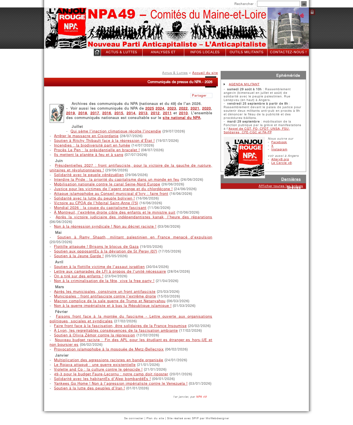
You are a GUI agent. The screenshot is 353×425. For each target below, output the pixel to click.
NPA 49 (201, 396)
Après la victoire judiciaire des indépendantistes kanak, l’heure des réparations (134, 217)
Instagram (279, 149)
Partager (199, 95)
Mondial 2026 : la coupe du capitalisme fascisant (100, 208)
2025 (149, 108)
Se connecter (312, 12)
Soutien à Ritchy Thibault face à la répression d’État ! (104, 141)
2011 (167, 113)
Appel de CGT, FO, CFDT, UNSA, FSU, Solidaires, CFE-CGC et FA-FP (257, 130)
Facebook (279, 142)
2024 (160, 108)
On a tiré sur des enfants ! (78, 276)
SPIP (195, 418)
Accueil (97, 53)
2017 (94, 113)
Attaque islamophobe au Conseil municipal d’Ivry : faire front (111, 194)
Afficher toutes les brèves (281, 186)
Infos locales (205, 52)
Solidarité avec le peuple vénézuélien (89, 175)
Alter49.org (280, 159)
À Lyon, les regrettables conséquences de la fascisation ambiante (116, 330)
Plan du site (155, 418)
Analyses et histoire (163, 55)
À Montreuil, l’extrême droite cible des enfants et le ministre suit (114, 212)
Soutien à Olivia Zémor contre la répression (94, 335)
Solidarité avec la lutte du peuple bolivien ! (94, 198)
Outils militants (247, 52)
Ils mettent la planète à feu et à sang (88, 155)
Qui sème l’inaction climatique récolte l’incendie (116, 131)
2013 (143, 113)
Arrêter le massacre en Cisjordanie (86, 136)
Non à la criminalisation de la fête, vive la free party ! (104, 281)
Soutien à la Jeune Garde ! (79, 256)
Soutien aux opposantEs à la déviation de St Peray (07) (105, 251)
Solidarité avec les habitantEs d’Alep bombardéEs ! (102, 379)
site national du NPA (181, 118)
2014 (131, 113)
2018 (82, 113)
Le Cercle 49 (281, 163)
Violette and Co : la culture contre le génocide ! (98, 369)
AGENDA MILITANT (244, 84)
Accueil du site (205, 73)
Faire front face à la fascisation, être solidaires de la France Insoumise (120, 326)
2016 (106, 113)
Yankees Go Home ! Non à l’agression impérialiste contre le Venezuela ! (121, 383)
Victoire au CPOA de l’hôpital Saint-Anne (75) (96, 203)
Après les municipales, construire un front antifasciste (105, 291)
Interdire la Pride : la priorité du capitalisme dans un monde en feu (116, 179)
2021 (195, 108)
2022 (183, 108)
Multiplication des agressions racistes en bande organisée (108, 360)
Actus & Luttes (121, 52)
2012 (155, 113)
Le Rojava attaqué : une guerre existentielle (95, 365)
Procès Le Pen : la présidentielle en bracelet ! (97, 150)
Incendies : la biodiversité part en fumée (92, 145)
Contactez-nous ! (288, 52)
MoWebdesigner (217, 418)
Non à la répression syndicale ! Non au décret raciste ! (105, 226)
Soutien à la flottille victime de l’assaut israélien (99, 267)
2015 (118, 113)
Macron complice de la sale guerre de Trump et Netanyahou (109, 301)
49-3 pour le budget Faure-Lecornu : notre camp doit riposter (111, 374)
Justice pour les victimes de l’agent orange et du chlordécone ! (113, 189)
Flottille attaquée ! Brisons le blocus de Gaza (96, 247)
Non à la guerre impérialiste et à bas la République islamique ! (113, 306)
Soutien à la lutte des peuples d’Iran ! (89, 388)
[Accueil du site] (60, 28)
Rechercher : (245, 4)
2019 (70, 113)
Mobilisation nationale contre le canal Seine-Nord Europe (107, 184)
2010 (183, 113)
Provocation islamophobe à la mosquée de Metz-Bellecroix (109, 349)
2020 (206, 108)
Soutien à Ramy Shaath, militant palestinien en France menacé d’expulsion (134, 237)
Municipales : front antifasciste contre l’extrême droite (105, 296)
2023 (171, 108)
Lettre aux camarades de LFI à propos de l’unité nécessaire (110, 271)
